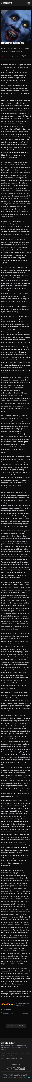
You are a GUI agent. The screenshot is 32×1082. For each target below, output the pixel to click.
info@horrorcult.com (16, 1058)
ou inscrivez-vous (15, 1012)
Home (3, 8)
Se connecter (19, 1003)
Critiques (21, 1053)
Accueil (3, 1053)
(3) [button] (14, 1004)
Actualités (9, 1053)
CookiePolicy (16, 1075)
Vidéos (27, 1053)
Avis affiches (24, 1075)
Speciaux (10, 8)
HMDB (3, 1056)
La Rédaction (9, 1056)
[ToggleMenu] (29, 3)
